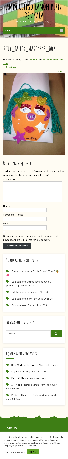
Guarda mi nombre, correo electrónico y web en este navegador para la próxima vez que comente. (31, 238)
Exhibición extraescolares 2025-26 (30, 292)
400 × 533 (35, 59)
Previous (9, 67)
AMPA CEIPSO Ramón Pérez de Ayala (34, 11)
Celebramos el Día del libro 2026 (29, 305)
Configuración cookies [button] (15, 452)
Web (5, 223)
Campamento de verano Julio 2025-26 (32, 298)
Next (61, 71)
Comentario (10, 179)
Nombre (8, 206)
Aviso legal (12, 427)
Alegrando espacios (49, 365)
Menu (8, 30)
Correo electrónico (14, 214)
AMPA (14, 384)
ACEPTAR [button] (33, 452)
